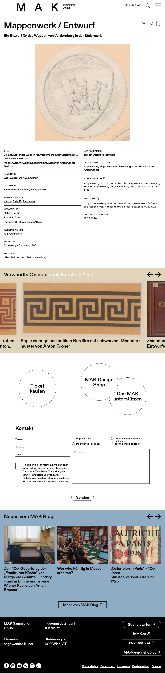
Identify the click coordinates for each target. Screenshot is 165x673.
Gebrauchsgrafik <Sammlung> (21, 177)
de (126, 5)
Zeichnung (29, 201)
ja (138, 5)
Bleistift (17, 201)
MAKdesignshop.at (139, 652)
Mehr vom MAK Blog (80, 604)
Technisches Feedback (127, 443)
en (132, 5)
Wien (33, 189)
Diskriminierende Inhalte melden (128, 439)
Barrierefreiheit (140, 666)
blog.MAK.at (139, 643)
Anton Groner (21, 189)
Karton (7, 201)
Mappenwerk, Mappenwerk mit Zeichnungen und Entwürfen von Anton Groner (119, 168)
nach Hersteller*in (69, 274)
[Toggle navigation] (158, 6)
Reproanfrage (83, 438)
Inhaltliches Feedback (88, 443)
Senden (82, 497)
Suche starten (139, 624)
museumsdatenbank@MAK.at (60, 625)
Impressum (123, 666)
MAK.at (139, 633)
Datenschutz (107, 666)
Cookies (156, 666)
